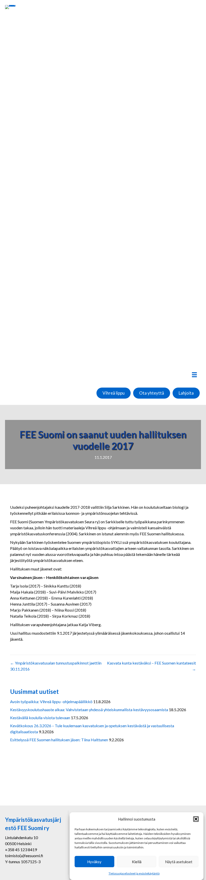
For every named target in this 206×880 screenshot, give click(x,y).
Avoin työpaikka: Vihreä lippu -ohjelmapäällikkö (51, 701)
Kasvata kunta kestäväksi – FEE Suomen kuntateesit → (151, 666)
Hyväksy (94, 861)
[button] (195, 819)
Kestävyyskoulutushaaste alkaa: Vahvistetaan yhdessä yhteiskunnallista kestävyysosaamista (89, 709)
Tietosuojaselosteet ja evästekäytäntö (134, 873)
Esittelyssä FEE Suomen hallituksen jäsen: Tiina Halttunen (59, 739)
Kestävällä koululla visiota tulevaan (40, 717)
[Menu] (194, 374)
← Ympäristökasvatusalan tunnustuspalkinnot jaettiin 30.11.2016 (55, 666)
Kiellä (136, 861)
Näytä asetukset (178, 861)
